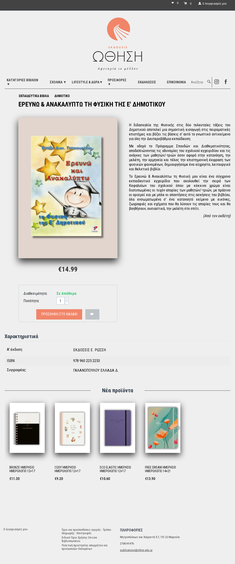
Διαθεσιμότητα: (35, 293)
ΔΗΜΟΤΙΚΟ (62, 96)
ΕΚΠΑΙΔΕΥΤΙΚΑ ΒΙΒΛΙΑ (34, 96)
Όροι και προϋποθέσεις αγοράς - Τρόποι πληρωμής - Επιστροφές (86, 531)
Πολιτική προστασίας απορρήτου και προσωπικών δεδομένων (85, 547)
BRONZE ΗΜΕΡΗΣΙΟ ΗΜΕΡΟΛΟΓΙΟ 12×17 (22, 469)
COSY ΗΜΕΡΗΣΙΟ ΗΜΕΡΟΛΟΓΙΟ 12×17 (67, 469)
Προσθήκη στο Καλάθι (59, 314)
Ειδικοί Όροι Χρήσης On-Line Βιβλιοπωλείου (79, 539)
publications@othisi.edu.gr (136, 550)
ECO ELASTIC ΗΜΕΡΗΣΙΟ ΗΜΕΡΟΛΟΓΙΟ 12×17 (115, 469)
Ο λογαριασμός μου (15, 529)
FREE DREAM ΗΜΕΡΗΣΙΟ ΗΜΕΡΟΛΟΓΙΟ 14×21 (160, 469)
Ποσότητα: (31, 300)
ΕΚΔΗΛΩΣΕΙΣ (147, 82)
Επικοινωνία (176, 82)
